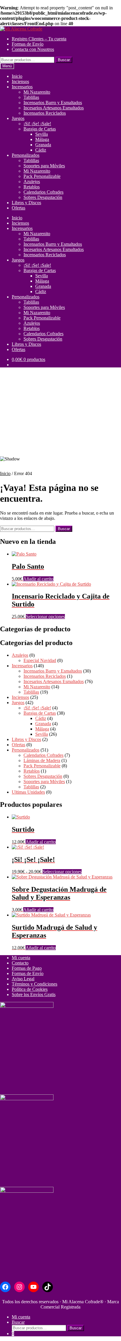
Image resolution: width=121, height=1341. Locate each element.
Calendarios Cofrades (43, 192)
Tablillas (31, 97)
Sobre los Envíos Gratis (34, 994)
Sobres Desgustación (42, 197)
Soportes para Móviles (44, 165)
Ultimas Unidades (28, 792)
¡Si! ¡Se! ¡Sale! (37, 123)
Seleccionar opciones (45, 616)
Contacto (20, 962)
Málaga (42, 139)
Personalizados (25, 155)
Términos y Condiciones (34, 983)
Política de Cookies (30, 989)
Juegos (18, 118)
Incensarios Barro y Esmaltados (52, 102)
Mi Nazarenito (36, 92)
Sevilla (41, 134)
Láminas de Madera (41, 760)
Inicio (17, 76)
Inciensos (20, 81)
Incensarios (22, 86)
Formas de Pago (27, 968)
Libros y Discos (26, 202)
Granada (43, 144)
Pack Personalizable (41, 176)
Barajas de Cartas (39, 128)
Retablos (31, 186)
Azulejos (31, 181)
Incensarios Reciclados (44, 113)
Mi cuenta (21, 957)
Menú (7, 66)
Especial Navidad (39, 660)
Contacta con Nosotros (33, 49)
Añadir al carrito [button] (38, 578)
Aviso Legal (23, 978)
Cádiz (40, 149)
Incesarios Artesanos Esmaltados (53, 107)
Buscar (64, 60)
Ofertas (18, 207)
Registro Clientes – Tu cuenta (39, 38)
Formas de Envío (27, 44)
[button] (60, 437)
